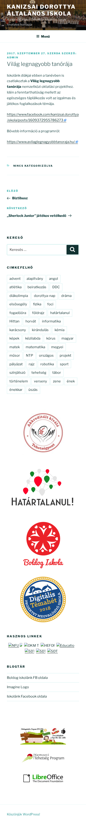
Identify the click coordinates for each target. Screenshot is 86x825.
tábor (56, 373)
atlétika (15, 287)
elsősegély (18, 304)
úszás (33, 390)
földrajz (38, 313)
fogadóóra (17, 313)
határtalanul (60, 313)
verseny (40, 381)
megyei (57, 347)
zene (57, 381)
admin (12, 57)
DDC (56, 287)
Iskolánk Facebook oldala (27, 696)
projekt (65, 355)
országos (46, 355)
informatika (51, 321)
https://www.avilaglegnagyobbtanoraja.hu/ (41, 142)
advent (15, 279)
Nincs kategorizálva (33, 165)
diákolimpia (18, 296)
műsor (14, 355)
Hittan (14, 321)
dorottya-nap (44, 296)
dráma (66, 296)
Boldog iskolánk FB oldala (27, 678)
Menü (45, 36)
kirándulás (40, 330)
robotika (47, 364)
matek (14, 347)
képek (14, 338)
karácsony (17, 330)
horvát (30, 321)
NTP (29, 355)
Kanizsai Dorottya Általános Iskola (41, 10)
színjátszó (17, 373)
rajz (31, 364)
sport (64, 364)
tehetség (38, 373)
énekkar (15, 390)
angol (53, 279)
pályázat (16, 364)
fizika (37, 304)
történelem (18, 381)
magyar (67, 338)
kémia (59, 330)
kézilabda (32, 338)
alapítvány (35, 279)
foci (50, 304)
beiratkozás (37, 287)
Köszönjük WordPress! (23, 814)
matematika (35, 347)
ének (71, 381)
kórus (50, 338)
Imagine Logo (18, 687)
